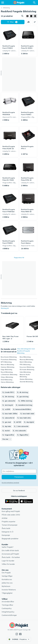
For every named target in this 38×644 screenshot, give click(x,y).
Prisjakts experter (8, 521)
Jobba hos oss (7, 583)
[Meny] (2, 2)
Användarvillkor (8, 601)
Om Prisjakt (6, 573)
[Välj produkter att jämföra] (28, 22)
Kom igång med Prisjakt (11, 511)
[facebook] (20, 634)
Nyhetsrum (6, 586)
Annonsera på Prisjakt (10, 554)
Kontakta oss (7, 579)
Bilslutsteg (6, 8)
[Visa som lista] (31, 16)
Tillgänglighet (7, 593)
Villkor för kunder (8, 564)
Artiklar (4, 518)
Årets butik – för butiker (11, 557)
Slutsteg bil (5, 308)
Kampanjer (6, 535)
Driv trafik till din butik (10, 550)
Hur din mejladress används (10, 482)
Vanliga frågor (7, 576)
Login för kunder (8, 561)
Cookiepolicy (7, 608)
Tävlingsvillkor (7, 605)
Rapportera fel (19, 258)
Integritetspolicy (8, 612)
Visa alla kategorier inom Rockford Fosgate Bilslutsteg (26, 351)
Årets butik (6, 528)
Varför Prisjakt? (7, 547)
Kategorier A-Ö (7, 532)
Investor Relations (9, 590)
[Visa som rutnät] (27, 16)
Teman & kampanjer (9, 525)
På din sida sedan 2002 (11, 515)
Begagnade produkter (10, 538)
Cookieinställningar (9, 615)
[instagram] (16, 634)
